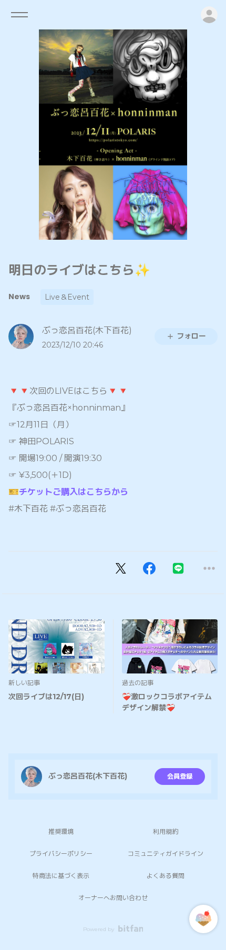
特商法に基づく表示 (61, 876)
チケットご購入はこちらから (73, 492)
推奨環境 (61, 831)
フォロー (191, 336)
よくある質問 (165, 876)
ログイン (209, 14)
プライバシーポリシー (61, 853)
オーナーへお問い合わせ (113, 898)
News (19, 296)
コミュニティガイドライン (165, 853)
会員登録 (179, 776)
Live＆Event (67, 297)
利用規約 (165, 831)
